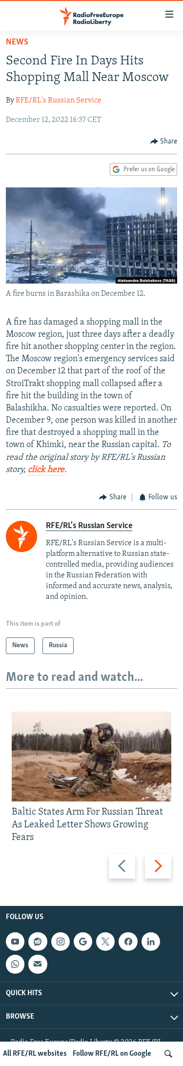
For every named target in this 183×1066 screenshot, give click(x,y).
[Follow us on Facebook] (128, 941)
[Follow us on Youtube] (15, 941)
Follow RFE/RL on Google (112, 1054)
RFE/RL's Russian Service (59, 100)
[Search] (168, 1054)
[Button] (164, 141)
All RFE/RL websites (35, 1054)
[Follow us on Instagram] (60, 941)
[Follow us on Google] (83, 941)
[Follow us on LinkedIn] (151, 941)
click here (46, 470)
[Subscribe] (37, 964)
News (17, 42)
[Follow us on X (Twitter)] (105, 941)
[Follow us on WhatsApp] (15, 964)
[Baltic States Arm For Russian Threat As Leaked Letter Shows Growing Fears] (91, 756)
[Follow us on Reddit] (37, 941)
